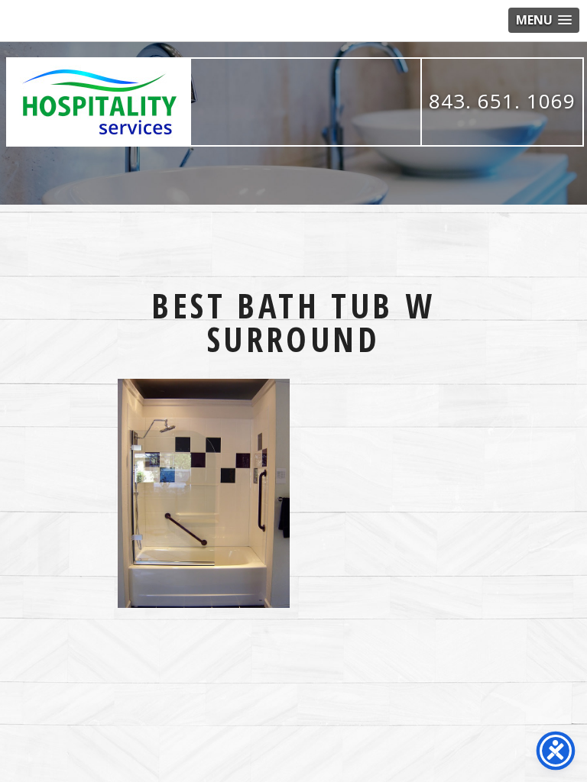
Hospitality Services (99, 102)
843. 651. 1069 (502, 101)
